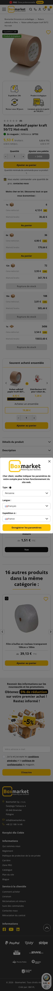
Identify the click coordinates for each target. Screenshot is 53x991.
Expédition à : (9, 513)
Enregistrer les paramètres (26, 527)
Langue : (7, 500)
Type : (6, 487)
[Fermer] (49, 461)
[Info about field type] (10, 487)
